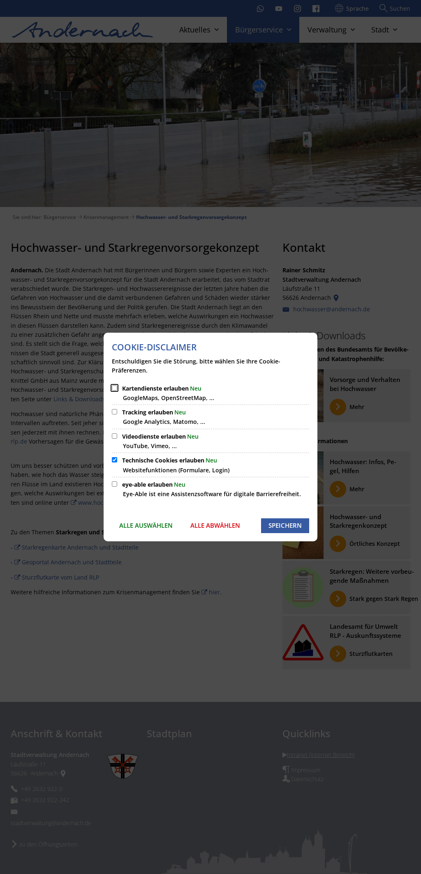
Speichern (285, 525)
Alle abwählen (215, 525)
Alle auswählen (146, 525)
